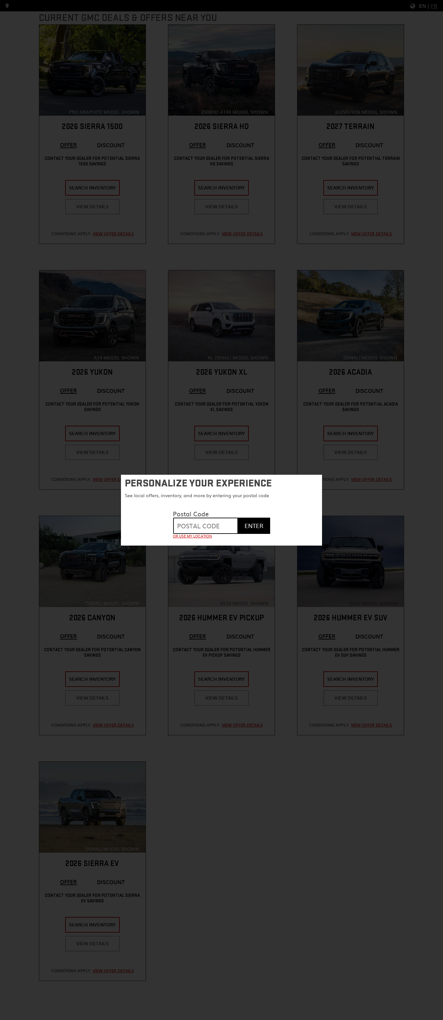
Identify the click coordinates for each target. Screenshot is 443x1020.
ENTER (254, 525)
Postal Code (191, 514)
